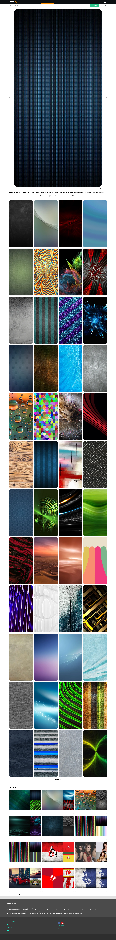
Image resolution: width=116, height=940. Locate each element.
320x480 (37, 919)
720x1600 (30, 919)
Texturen (62, 195)
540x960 (8, 921)
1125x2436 (54, 919)
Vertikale (74, 195)
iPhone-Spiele (9, 924)
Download (94, 5)
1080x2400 (14, 919)
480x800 (34, 919)
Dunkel (56, 195)
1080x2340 (18, 919)
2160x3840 (13, 921)
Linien (47, 195)
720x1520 (17, 921)
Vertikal (68, 195)
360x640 (50, 919)
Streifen (41, 195)
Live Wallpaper (9, 927)
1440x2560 (46, 919)
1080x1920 (9, 919)
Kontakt (59, 928)
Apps (8, 930)
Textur (51, 195)
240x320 (26, 919)
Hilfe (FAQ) (60, 930)
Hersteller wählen (61, 925)
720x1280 (22, 919)
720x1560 (41, 919)
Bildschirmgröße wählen (62, 927)
